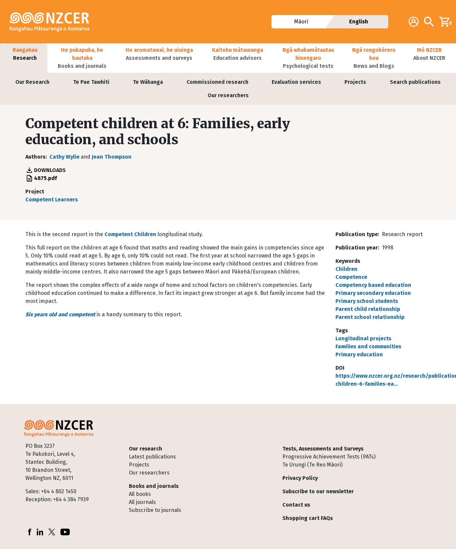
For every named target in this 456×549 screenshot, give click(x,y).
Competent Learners (51, 199)
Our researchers (228, 95)
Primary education (359, 354)
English (358, 21)
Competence (351, 277)
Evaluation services (296, 82)
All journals (142, 502)
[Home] (52, 21)
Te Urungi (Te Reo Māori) (312, 465)
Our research (145, 448)
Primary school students (366, 301)
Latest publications (152, 456)
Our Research (32, 82)
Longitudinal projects (363, 338)
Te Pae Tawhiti (91, 82)
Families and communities (368, 346)
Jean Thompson (112, 157)
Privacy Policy (300, 478)
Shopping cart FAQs (307, 518)
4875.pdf (45, 178)
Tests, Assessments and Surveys (323, 448)
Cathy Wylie (64, 157)
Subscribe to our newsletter (318, 491)
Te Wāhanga (148, 82)
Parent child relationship (367, 309)
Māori (301, 21)
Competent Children (130, 234)
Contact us (296, 505)
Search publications (415, 82)
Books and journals (154, 486)
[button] (25, 58)
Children (346, 269)
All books (140, 494)
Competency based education (373, 285)
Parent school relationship (370, 317)
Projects (355, 82)
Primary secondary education (373, 293)
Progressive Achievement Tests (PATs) (329, 456)
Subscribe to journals (155, 510)
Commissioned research (217, 82)
